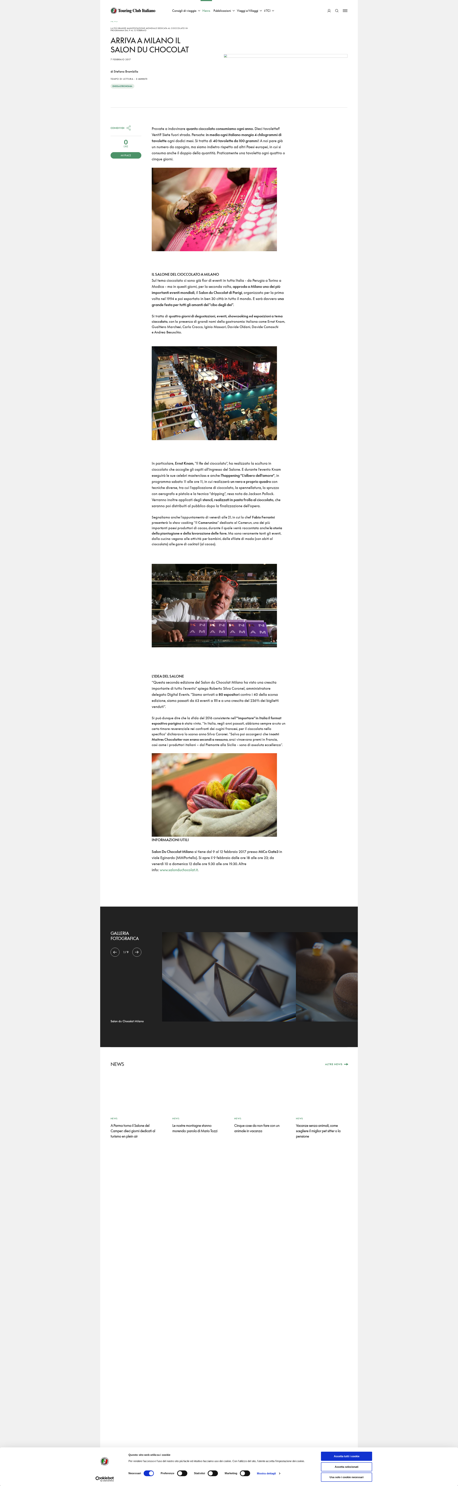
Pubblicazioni (222, 11)
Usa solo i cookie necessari (347, 1477)
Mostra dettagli (266, 1473)
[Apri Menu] (345, 10)
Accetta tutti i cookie (346, 1456)
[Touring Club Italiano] (133, 11)
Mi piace (126, 155)
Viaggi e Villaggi (247, 11)
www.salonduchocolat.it (179, 870)
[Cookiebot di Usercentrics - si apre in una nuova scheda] (104, 1479)
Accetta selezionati (346, 1466)
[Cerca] (336, 10)
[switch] (182, 1473)
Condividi (118, 127)
